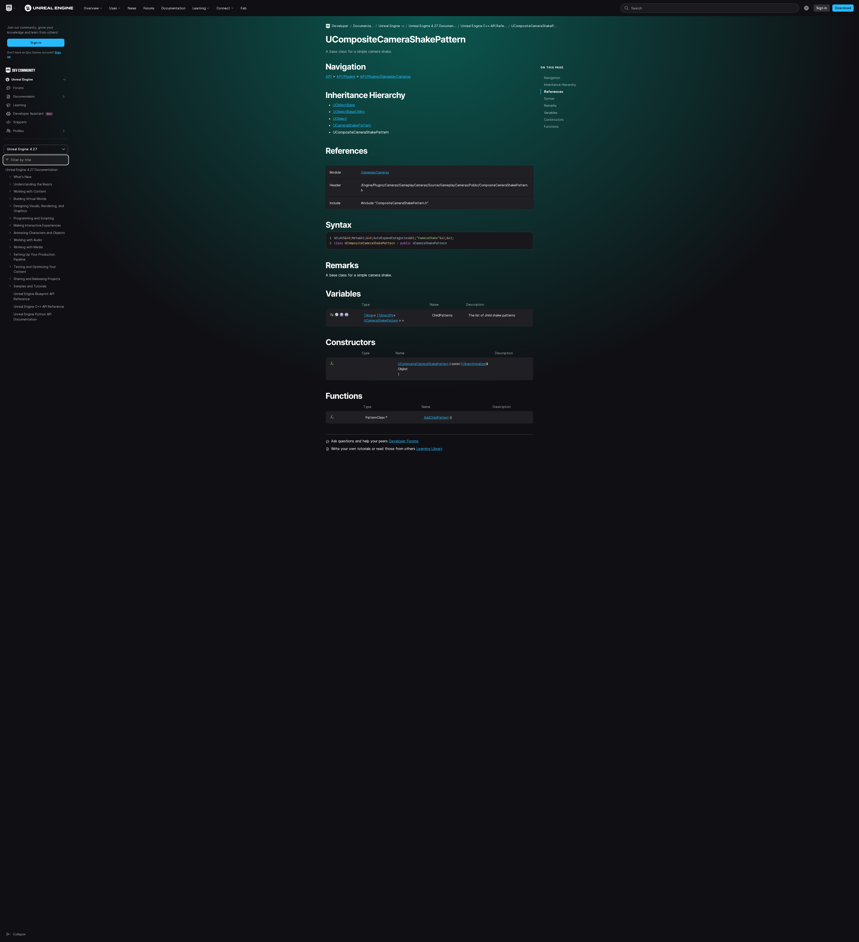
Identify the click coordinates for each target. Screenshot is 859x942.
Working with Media (28, 247)
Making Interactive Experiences (37, 225)
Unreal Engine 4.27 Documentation (32, 170)
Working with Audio (28, 240)
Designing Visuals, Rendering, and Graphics (39, 208)
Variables (550, 112)
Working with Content (30, 191)
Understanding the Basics (33, 184)
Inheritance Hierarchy (560, 84)
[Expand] (10, 176)
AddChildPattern (436, 417)
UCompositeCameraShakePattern (423, 364)
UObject (340, 118)
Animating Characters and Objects (39, 233)
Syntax (549, 98)
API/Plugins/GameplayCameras (385, 76)
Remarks (550, 105)
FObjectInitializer (473, 364)
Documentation (363, 26)
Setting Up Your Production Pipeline (34, 256)
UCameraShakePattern (352, 125)
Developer (340, 26)
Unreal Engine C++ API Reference (39, 306)
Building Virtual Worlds (30, 199)
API (329, 76)
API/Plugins (345, 76)
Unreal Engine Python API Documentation (32, 316)
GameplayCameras (375, 172)
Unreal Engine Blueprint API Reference (34, 296)
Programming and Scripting (34, 218)
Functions (551, 126)
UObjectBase (344, 105)
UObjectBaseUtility (349, 111)
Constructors (554, 119)
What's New (22, 177)
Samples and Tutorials (30, 286)
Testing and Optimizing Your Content (35, 269)
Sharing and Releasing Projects (37, 279)
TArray (369, 315)
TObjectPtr (385, 315)
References (553, 91)
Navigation (552, 77)
